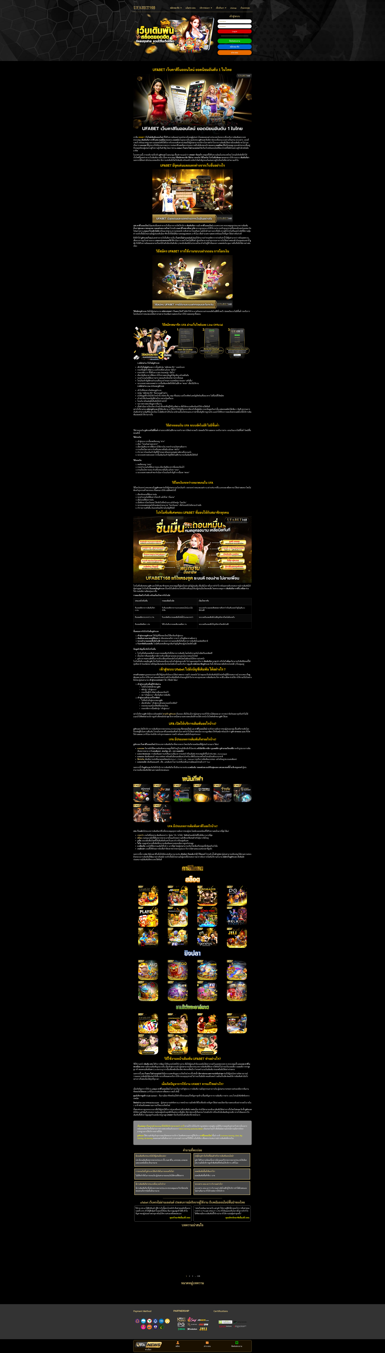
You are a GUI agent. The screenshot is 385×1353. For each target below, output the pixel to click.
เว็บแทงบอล (245, 8)
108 (198, 1276)
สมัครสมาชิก (174, 8)
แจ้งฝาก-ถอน (191, 8)
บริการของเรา (205, 8)
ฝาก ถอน (234, 52)
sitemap (233, 8)
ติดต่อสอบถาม (234, 41)
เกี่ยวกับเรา (220, 8)
